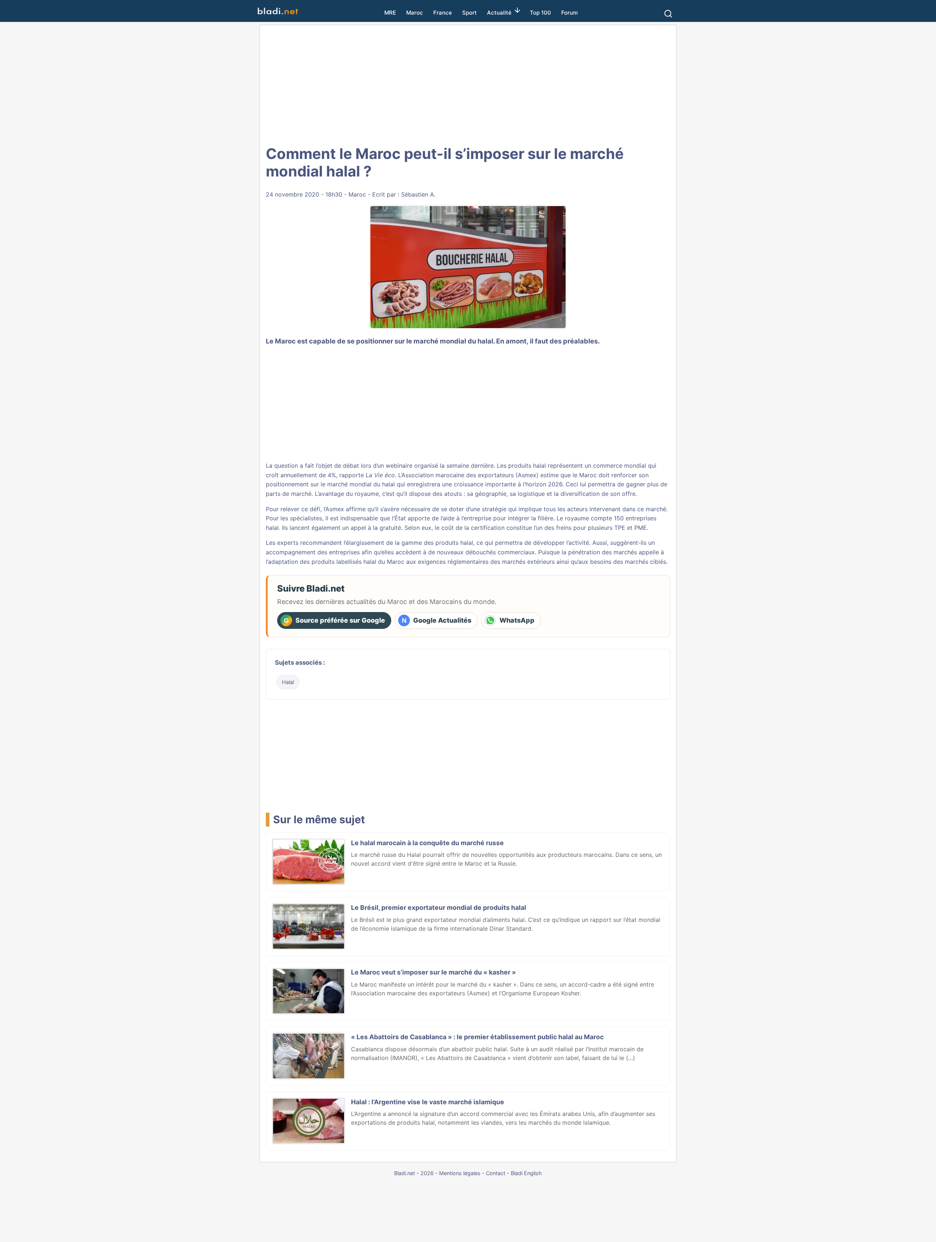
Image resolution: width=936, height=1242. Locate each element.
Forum (569, 12)
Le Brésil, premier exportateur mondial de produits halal (438, 907)
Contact (495, 1173)
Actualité (499, 12)
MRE (390, 12)
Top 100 (540, 12)
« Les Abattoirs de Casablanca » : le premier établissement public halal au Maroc (477, 1037)
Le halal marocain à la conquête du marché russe (427, 843)
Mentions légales (459, 1173)
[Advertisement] (468, 84)
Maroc (414, 12)
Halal (288, 682)
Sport (469, 12)
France (442, 12)
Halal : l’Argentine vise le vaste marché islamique (427, 1102)
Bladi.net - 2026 (414, 1173)
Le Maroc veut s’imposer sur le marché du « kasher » (433, 972)
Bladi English (526, 1173)
